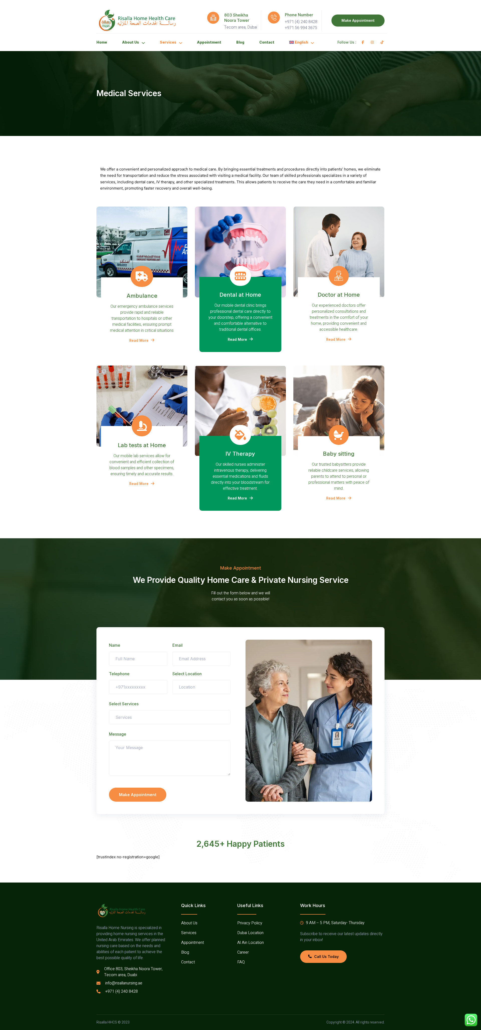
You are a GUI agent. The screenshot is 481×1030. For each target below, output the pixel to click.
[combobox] (201, 687)
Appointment (209, 42)
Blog (240, 42)
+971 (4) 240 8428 (301, 22)
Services (168, 42)
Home (101, 42)
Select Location (187, 673)
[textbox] (189, 687)
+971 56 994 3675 (301, 28)
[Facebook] (364, 42)
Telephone (119, 673)
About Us (130, 42)
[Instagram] (373, 42)
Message (117, 734)
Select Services (124, 703)
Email (177, 645)
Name (114, 645)
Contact (266, 42)
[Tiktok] (383, 42)
